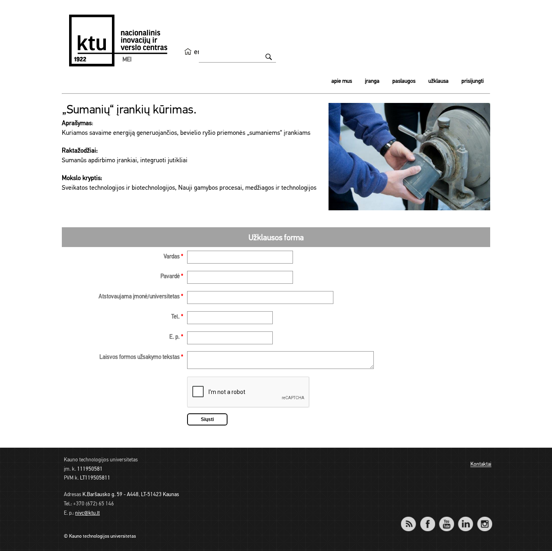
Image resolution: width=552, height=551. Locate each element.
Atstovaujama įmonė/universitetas (141, 297)
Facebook (427, 518)
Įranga (372, 81)
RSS (411, 518)
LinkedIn (465, 518)
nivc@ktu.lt (87, 513)
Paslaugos (403, 81)
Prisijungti (472, 81)
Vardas (173, 257)
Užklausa (438, 81)
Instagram (484, 518)
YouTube (446, 518)
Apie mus (341, 81)
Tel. (177, 317)
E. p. (176, 337)
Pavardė (171, 277)
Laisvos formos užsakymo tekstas (141, 357)
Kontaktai (480, 464)
